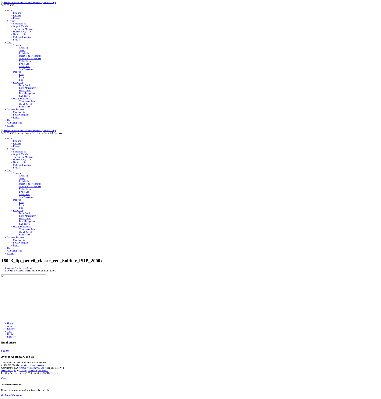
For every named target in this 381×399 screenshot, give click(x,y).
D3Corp (23, 370)
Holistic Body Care (22, 31)
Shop (9, 42)
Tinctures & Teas (27, 101)
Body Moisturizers (27, 88)
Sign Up (5, 351)
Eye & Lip (24, 64)
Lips (21, 80)
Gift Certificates (14, 122)
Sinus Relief (25, 106)
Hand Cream (25, 90)
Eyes (21, 77)
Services (11, 21)
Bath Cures (24, 96)
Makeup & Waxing (22, 37)
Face (21, 74)
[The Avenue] (51, 373)
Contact (10, 125)
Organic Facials (20, 26)
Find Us (17, 13)
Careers (10, 120)
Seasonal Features (15, 109)
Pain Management (27, 93)
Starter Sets (24, 66)
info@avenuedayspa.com (32, 365)
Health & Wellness (22, 98)
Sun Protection (26, 69)
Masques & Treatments (30, 55)
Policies (16, 39)
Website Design (8, 370)
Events (16, 117)
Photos (16, 18)
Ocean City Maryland (38, 370)
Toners (22, 50)
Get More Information (11, 395)
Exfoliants (24, 53)
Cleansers (23, 47)
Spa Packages (19, 23)
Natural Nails (19, 34)
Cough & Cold (26, 104)
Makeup (17, 72)
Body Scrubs (25, 85)
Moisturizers (25, 61)
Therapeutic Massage (23, 29)
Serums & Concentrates (30, 58)
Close (4, 378)
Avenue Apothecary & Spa (19, 268)
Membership (19, 112)
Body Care (18, 82)
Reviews (17, 15)
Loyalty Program (21, 114)
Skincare (17, 45)
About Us (11, 10)
